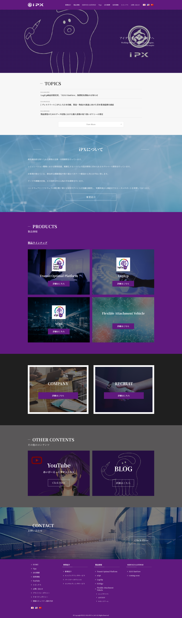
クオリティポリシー (40, 597)
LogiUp (100, 579)
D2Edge (100, 583)
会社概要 (36, 572)
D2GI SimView (135, 571)
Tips (34, 568)
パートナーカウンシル (73, 579)
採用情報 (36, 577)
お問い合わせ (38, 589)
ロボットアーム (103, 601)
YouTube (36, 581)
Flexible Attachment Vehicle (105, 589)
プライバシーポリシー (41, 593)
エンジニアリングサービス (75, 575)
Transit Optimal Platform (107, 571)
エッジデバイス (103, 594)
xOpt (99, 575)
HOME (35, 564)
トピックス (37, 585)
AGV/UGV (101, 597)
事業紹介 (68, 571)
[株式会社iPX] (36, 5)
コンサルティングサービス (75, 583)
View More (91, 124)
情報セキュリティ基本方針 (43, 601)
